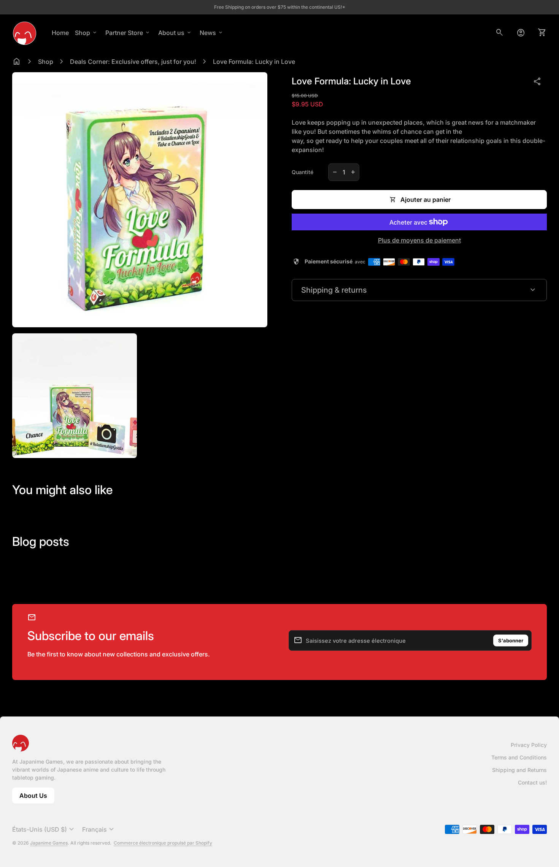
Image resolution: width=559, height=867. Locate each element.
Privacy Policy (529, 745)
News (212, 32)
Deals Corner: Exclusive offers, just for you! (133, 61)
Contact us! (532, 782)
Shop (86, 32)
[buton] (44, 829)
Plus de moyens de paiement (419, 240)
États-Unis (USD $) (44, 829)
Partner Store (128, 32)
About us (175, 32)
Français (99, 829)
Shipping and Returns (519, 770)
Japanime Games (49, 843)
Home (60, 32)
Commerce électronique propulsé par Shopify (163, 843)
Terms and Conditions (519, 757)
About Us (36, 798)
